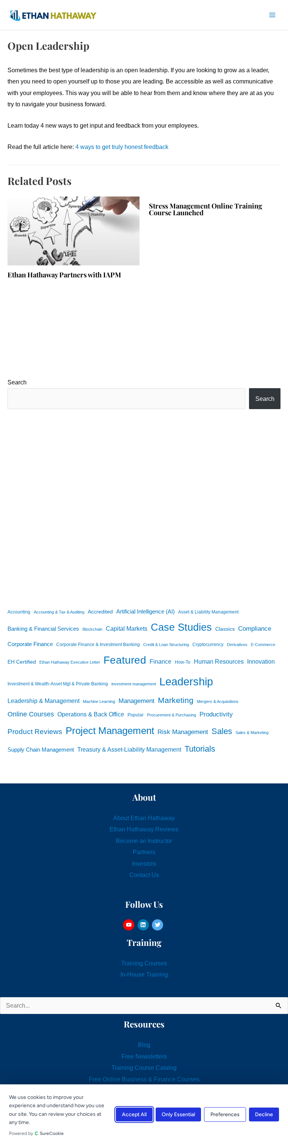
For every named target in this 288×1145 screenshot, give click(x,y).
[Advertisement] (144, 507)
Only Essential (178, 1115)
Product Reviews (35, 732)
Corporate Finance (30, 644)
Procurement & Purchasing (171, 715)
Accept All (134, 1115)
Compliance (254, 628)
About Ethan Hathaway (144, 817)
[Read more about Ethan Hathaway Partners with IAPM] (74, 230)
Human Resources (219, 661)
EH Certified (22, 662)
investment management (133, 684)
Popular (136, 715)
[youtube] (129, 925)
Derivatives (237, 644)
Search (17, 382)
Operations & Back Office (90, 714)
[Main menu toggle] (272, 15)
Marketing (176, 700)
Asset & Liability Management (208, 612)
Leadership (186, 681)
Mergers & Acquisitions (217, 701)
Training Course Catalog (144, 1067)
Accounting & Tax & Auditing (59, 612)
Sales (222, 731)
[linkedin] (144, 925)
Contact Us (144, 874)
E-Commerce (263, 644)
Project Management (110, 730)
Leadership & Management (44, 700)
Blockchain (92, 629)
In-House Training (144, 974)
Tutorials (199, 748)
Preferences (225, 1115)
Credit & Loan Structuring (166, 644)
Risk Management (183, 732)
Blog (144, 1044)
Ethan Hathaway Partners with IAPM (64, 274)
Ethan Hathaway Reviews (144, 829)
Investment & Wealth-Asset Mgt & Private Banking (58, 683)
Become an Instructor (144, 840)
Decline (264, 1115)
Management (136, 700)
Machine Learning (99, 701)
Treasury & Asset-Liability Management (129, 749)
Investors (144, 863)
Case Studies (181, 627)
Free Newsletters (144, 1056)
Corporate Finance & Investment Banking (98, 644)
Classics (225, 629)
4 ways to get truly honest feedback (121, 146)
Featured (125, 660)
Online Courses (31, 714)
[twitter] (158, 925)
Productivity (216, 714)
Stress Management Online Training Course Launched (205, 209)
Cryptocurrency (208, 644)
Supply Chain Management (41, 750)
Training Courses (144, 963)
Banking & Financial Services (43, 628)
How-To (182, 662)
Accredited (100, 612)
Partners (144, 852)
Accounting (19, 612)
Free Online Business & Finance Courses (144, 1079)
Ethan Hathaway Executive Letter (69, 662)
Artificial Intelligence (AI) (145, 612)
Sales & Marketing (252, 732)
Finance (160, 661)
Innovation (261, 661)
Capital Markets (126, 628)
